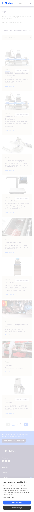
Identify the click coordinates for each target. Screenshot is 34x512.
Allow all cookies (17, 502)
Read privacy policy (9, 497)
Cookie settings (17, 508)
